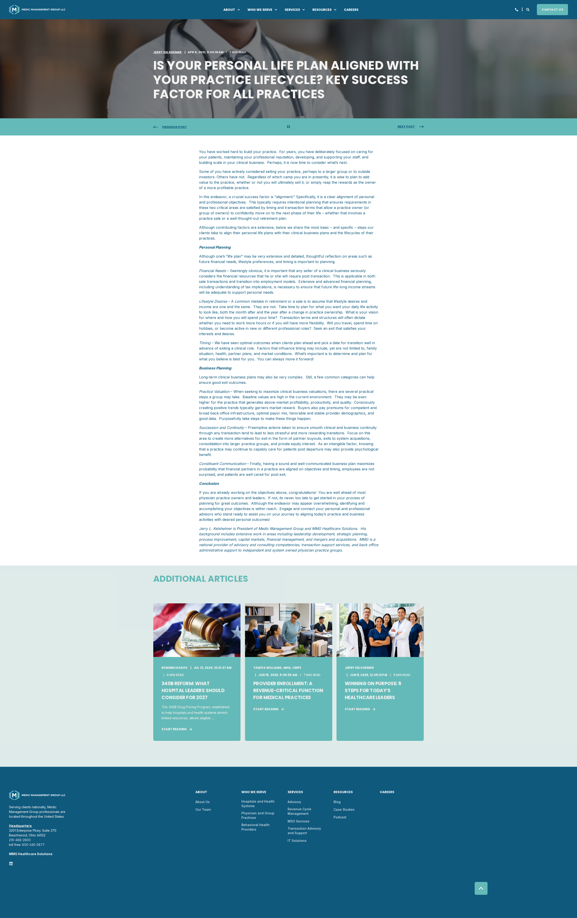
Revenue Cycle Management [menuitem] (299, 811)
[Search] (528, 9)
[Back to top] (481, 888)
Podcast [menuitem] (340, 817)
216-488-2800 (20, 840)
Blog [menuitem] (337, 802)
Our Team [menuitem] (203, 809)
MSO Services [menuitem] (298, 821)
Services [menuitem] (292, 9)
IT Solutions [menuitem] (297, 840)
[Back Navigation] (288, 127)
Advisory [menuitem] (294, 802)
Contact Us (552, 9)
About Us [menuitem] (202, 802)
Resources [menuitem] (322, 9)
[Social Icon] (11, 863)
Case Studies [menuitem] (344, 809)
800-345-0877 (33, 845)
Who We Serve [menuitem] (259, 9)
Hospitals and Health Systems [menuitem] (258, 803)
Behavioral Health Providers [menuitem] (255, 827)
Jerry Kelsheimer (167, 52)
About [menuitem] (229, 9)
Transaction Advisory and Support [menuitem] (304, 830)
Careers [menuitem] (351, 9)
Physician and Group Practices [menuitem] (257, 815)
